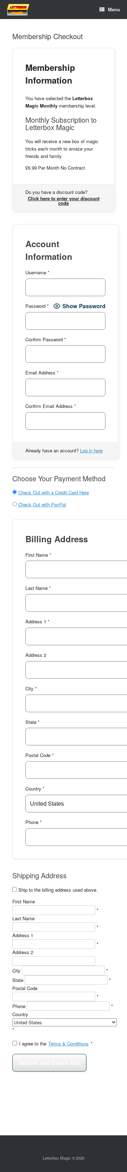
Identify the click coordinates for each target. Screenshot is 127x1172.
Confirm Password (45, 339)
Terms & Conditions (68, 1043)
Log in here (91, 450)
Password (37, 306)
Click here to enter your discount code (63, 200)
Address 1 (22, 935)
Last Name (23, 918)
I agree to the (55, 1043)
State (17, 980)
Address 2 (22, 952)
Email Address (42, 372)
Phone (18, 1006)
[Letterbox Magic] (18, 9)
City (16, 970)
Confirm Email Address (50, 406)
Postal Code (24, 988)
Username (37, 272)
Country (20, 1014)
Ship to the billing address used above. (58, 889)
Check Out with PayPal (42, 504)
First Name (23, 901)
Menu (114, 9)
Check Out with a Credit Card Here (53, 492)
